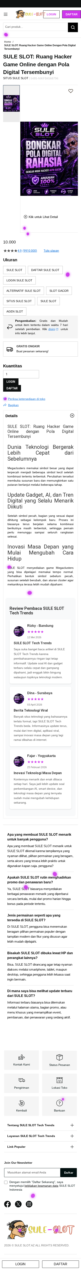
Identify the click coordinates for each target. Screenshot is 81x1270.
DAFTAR (12, 388)
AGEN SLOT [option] (14, 311)
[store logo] (30, 14)
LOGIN (10, 381)
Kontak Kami (21, 1064)
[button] (22, 146)
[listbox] (40, 291)
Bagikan (13, 405)
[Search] (73, 27)
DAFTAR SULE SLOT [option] (45, 270)
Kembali (21, 1110)
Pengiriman (21, 1087)
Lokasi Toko (59, 1087)
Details (11, 416)
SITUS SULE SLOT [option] (19, 301)
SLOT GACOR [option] (59, 290)
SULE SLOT (16, 567)
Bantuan (59, 1110)
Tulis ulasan (51, 250)
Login (51, 14)
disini (51, 329)
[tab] (40, 415)
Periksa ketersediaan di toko (26, 399)
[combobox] (40, 27)
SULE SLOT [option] (14, 270)
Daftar (71, 14)
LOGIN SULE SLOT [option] (19, 280)
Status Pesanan (59, 1065)
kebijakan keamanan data (41, 1185)
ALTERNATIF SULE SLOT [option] (23, 290)
